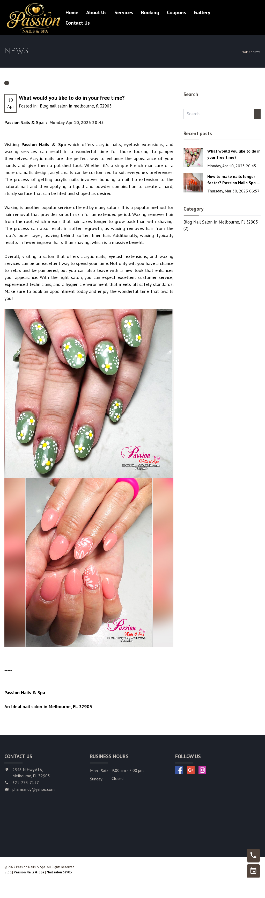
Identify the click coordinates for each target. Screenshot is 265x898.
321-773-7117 (25, 782)
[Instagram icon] (202, 770)
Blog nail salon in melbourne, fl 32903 (76, 106)
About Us (96, 12)
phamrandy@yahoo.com (33, 789)
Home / (247, 52)
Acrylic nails (42, 158)
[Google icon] (191, 770)
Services (123, 12)
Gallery (202, 12)
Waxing (11, 207)
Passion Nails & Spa (29, 872)
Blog (7, 872)
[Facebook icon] (179, 770)
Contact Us (77, 22)
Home (71, 12)
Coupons (176, 12)
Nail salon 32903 (59, 872)
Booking (150, 12)
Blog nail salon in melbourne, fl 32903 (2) (220, 225)
